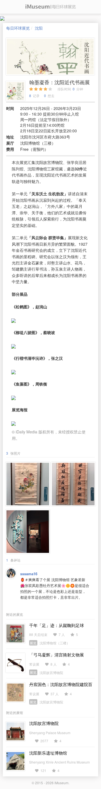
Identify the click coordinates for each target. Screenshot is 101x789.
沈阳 (39, 28)
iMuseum (61, 782)
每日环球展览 (18, 28)
